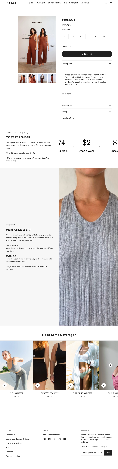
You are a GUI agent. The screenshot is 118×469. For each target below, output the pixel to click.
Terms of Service (13, 456)
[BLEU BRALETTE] (16, 365)
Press (8, 447)
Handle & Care (68, 118)
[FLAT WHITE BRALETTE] (82, 365)
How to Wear (67, 105)
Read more (66, 94)
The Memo (10, 452)
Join (108, 453)
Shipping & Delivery (14, 443)
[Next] (110, 365)
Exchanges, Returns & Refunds (18, 439)
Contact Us (10, 434)
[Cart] (111, 3)
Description (67, 63)
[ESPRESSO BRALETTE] (49, 365)
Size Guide (66, 29)
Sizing (64, 111)
